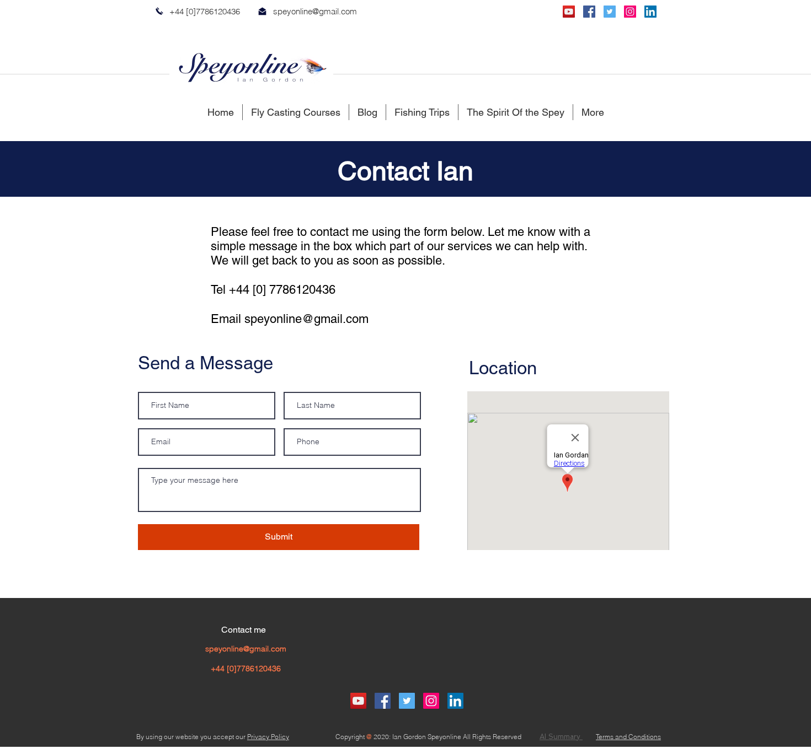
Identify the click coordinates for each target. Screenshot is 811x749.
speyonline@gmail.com (315, 11)
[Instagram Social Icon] (630, 12)
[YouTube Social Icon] (569, 12)
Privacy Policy (268, 736)
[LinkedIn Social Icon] (650, 12)
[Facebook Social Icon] (589, 12)
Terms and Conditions (628, 736)
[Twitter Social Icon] (610, 12)
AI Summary (561, 736)
